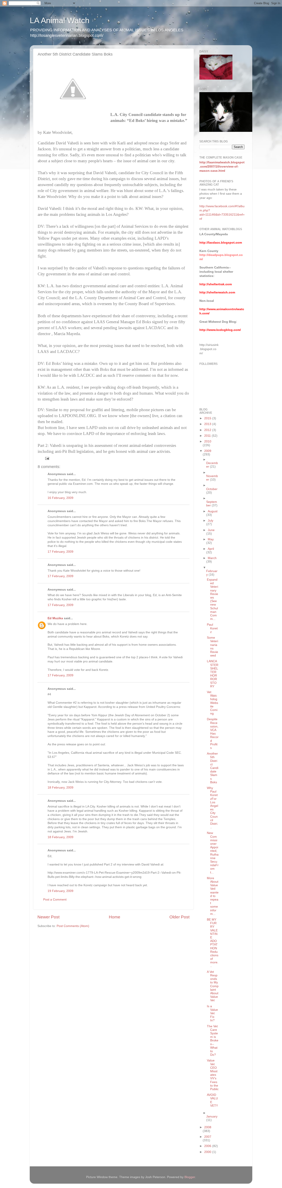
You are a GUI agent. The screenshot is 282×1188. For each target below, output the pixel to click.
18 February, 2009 (60, 787)
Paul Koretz (212, 628)
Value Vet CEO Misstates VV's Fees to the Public (213, 1075)
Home (114, 917)
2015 (208, 418)
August (212, 511)
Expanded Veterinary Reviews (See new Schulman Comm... (212, 599)
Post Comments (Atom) (73, 926)
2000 (208, 1152)
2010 (207, 441)
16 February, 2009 (60, 498)
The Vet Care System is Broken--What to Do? (212, 1041)
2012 (208, 430)
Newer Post (48, 917)
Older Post (179, 917)
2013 (208, 424)
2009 (207, 451)
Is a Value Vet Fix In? (212, 1013)
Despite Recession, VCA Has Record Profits (213, 734)
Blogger (189, 1177)
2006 (208, 1146)
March (212, 558)
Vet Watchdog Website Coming (212, 702)
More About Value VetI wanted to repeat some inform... (213, 896)
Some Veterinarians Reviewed (212, 646)
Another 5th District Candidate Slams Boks (212, 768)
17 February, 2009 (60, 551)
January (211, 1116)
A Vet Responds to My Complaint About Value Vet (213, 986)
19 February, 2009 (60, 891)
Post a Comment (55, 899)
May (211, 539)
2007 (207, 1136)
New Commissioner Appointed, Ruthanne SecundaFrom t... (213, 852)
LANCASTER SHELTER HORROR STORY (212, 674)
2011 (208, 435)
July (210, 520)
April (211, 548)
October (211, 489)
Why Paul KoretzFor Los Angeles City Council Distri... (212, 807)
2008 (207, 1127)
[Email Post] (47, 458)
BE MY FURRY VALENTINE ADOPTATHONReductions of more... (212, 943)
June (211, 530)
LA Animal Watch (59, 20)
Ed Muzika (55, 618)
